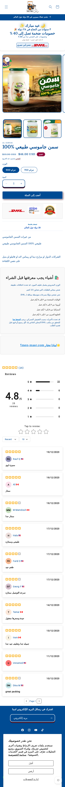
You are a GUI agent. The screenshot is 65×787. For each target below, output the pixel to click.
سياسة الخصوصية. (23, 754)
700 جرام (29, 170)
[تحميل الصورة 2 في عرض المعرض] (32, 128)
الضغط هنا (17, 319)
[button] (6, 6)
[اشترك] (51, 718)
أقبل (31, 763)
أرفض (31, 771)
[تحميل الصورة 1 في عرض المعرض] (12, 128)
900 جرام (11, 170)
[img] (10, 368)
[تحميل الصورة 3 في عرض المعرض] (52, 128)
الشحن (17, 158)
